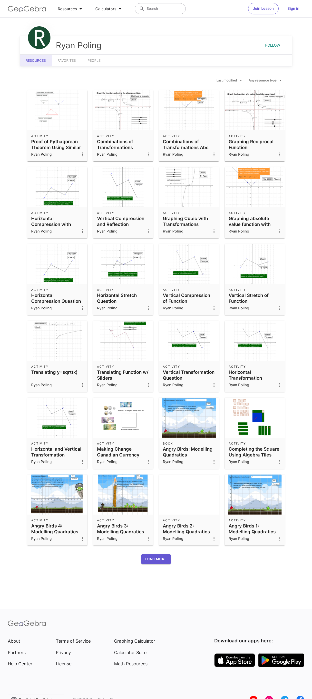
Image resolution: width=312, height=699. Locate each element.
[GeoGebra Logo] (27, 9)
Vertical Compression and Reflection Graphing (120, 224)
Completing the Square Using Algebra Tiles (254, 451)
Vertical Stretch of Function (249, 298)
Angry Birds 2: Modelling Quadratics (186, 528)
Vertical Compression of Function (186, 298)
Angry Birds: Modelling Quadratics (188, 451)
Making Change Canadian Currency (118, 451)
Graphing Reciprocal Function (251, 144)
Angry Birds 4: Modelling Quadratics (54, 528)
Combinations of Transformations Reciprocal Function (118, 147)
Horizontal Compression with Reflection (51, 224)
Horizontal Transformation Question (245, 377)
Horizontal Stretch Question (117, 298)
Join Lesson (263, 8)
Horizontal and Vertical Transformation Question (56, 454)
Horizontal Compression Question (56, 298)
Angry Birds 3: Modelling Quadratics (120, 528)
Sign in (293, 8)
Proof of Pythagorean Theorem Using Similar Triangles (56, 147)
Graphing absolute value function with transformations (250, 224)
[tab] (71, 9)
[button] (156, 559)
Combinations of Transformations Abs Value (185, 147)
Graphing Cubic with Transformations (185, 221)
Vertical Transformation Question (188, 375)
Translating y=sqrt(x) (54, 372)
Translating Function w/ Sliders (122, 375)
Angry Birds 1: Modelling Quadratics (252, 528)
